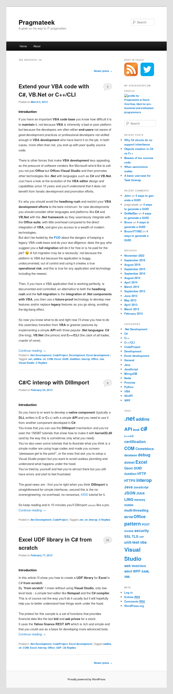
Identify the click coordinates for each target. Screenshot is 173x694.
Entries (132, 597)
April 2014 (130, 282)
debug (144, 455)
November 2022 (134, 255)
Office (94, 359)
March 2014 (131, 287)
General (129, 360)
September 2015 (134, 269)
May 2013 (130, 300)
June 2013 (130, 296)
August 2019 (132, 265)
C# (126, 334)
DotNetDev (131, 213)
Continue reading (32, 350)
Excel (57, 359)
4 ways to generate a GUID (136, 235)
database (130, 455)
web (127, 565)
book (136, 430)
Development (77, 355)
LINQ (128, 499)
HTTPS (129, 480)
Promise (129, 382)
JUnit (140, 493)
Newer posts (103, 71)
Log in (128, 592)
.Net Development (40, 355)
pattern (132, 523)
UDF (58, 648)
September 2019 (134, 260)
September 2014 (134, 273)
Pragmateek (37, 22)
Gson (128, 468)
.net (30, 359)
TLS (135, 536)
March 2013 (131, 309)
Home (23, 46)
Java (127, 365)
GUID (65, 359)
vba (102, 359)
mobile (129, 505)
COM (50, 359)
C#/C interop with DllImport (54, 382)
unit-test (131, 542)
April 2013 (130, 305)
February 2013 (133, 313)
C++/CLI (129, 342)
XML (127, 577)
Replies (41, 363)
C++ (127, 338)
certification (135, 441)
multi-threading (136, 510)
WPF (127, 400)
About (37, 46)
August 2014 (132, 278)
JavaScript (131, 369)
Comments (134, 601)
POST (146, 524)
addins (38, 359)
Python (129, 387)
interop (85, 359)
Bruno (128, 222)
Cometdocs (144, 448)
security (141, 530)
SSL (127, 536)
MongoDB (130, 374)
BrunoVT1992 (133, 231)
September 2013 (134, 291)
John (127, 196)
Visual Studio (26, 363)
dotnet (129, 462)
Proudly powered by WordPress (86, 679)
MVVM (128, 517)
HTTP (141, 473)
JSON (129, 493)
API (128, 429)
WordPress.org (134, 606)
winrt (128, 571)
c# (44, 359)
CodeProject (60, 355)
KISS (84, 494)
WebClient (139, 566)
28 (107, 540)
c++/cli (129, 436)
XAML (145, 571)
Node (127, 378)
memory (139, 500)
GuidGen (75, 359)
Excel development (97, 355)
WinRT (128, 396)
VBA (127, 391)
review (129, 531)
